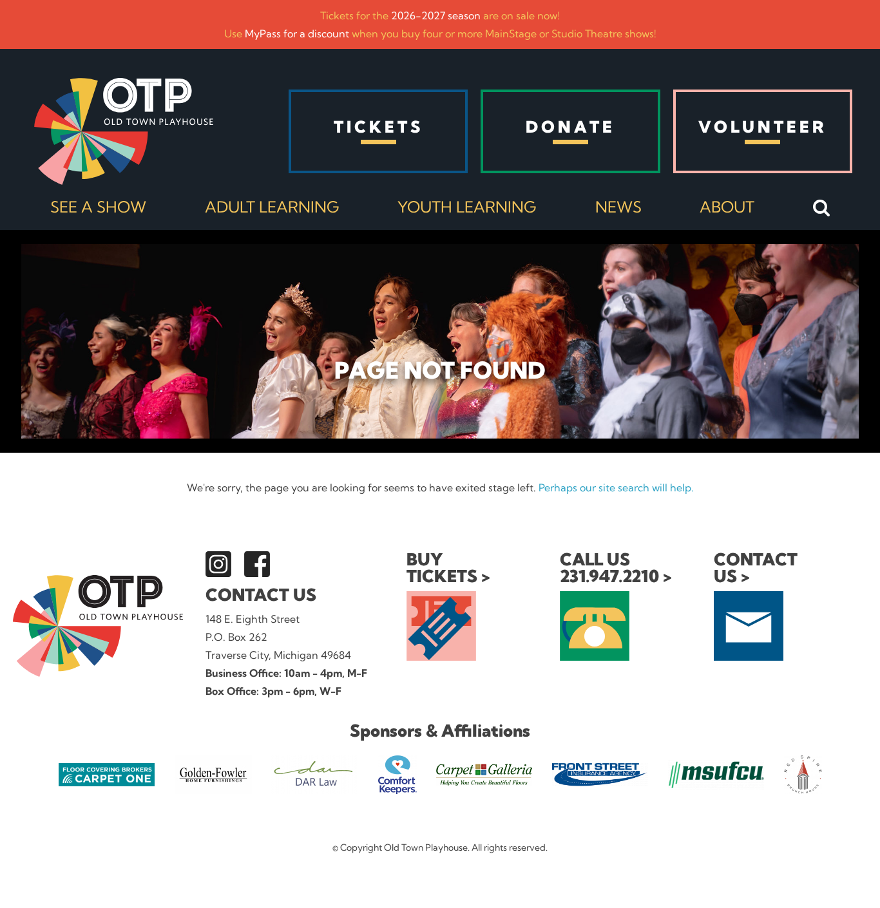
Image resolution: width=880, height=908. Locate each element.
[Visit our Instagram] (218, 564)
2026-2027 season (436, 15)
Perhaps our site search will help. (616, 487)
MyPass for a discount (297, 33)
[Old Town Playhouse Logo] (123, 131)
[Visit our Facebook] (257, 564)
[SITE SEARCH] (821, 208)
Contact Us (261, 594)
